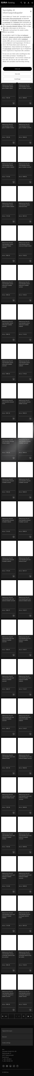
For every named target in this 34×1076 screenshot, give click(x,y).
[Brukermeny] (28, 2)
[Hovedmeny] (32, 3)
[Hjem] (11, 2)
